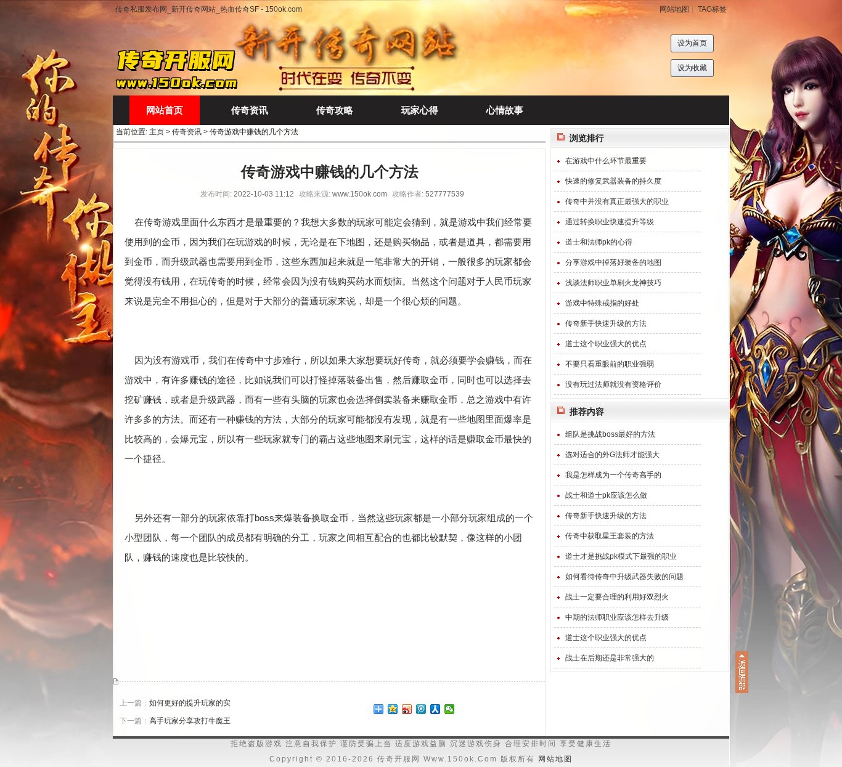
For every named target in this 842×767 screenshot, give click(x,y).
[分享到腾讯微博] (421, 709)
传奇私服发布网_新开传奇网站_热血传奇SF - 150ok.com (208, 9)
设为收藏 (692, 67)
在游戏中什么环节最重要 (606, 160)
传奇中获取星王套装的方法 (609, 536)
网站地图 (674, 9)
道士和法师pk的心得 (598, 242)
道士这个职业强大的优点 (606, 343)
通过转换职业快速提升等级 (609, 221)
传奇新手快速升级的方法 (606, 323)
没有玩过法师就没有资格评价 (613, 384)
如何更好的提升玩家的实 (190, 703)
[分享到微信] (449, 709)
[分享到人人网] (435, 709)
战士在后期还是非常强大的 (609, 658)
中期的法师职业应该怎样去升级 (617, 617)
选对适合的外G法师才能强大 (612, 454)
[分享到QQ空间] (393, 709)
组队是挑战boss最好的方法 (610, 434)
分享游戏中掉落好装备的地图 (613, 262)
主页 (156, 132)
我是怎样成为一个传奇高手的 (613, 475)
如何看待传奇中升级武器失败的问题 (624, 576)
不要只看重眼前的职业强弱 (609, 364)
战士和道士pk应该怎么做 (606, 495)
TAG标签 (712, 9)
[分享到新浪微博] (407, 709)
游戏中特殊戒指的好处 (602, 303)
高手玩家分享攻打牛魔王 (190, 720)
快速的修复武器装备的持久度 (613, 181)
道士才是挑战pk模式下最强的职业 (621, 556)
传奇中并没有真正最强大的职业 (617, 201)
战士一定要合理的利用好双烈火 (617, 597)
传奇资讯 (187, 132)
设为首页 (692, 43)
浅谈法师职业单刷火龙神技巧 (613, 282)
